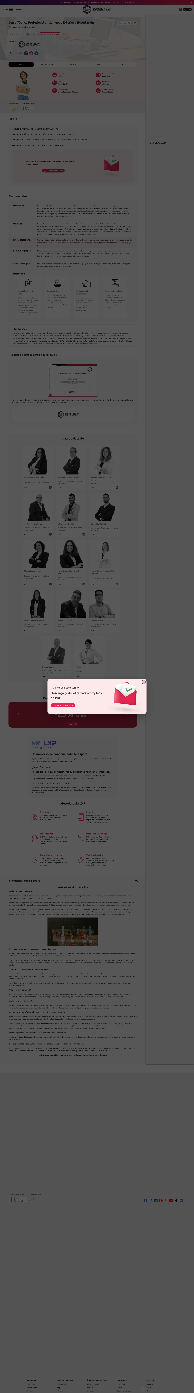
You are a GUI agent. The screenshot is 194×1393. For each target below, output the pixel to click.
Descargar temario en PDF (64, 705)
